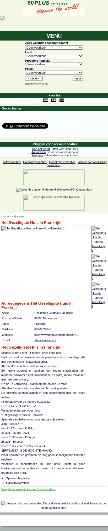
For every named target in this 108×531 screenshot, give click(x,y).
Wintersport (85, 162)
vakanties (18, 216)
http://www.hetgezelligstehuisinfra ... (56, 334)
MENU (54, 36)
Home (5, 216)
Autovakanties (12, 162)
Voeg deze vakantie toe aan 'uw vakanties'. (28, 489)
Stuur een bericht (45, 340)
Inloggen (37, 155)
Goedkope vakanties (62, 162)
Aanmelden (38, 152)
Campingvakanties (35, 162)
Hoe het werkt (41, 149)
